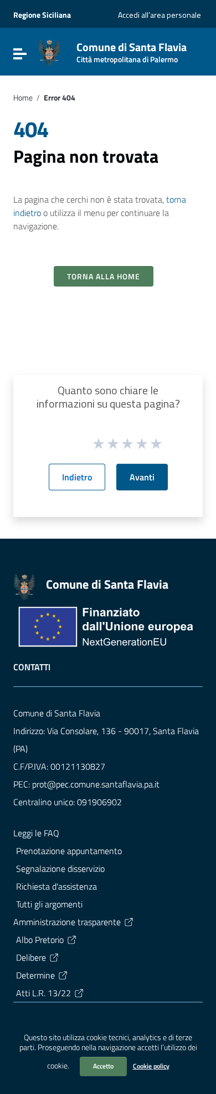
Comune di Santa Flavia (131, 50)
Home (23, 98)
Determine (35, 975)
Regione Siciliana (42, 15)
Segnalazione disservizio (60, 868)
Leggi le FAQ (36, 833)
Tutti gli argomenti (49, 904)
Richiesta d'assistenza (56, 886)
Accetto (103, 1066)
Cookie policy (151, 1066)
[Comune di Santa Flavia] (49, 51)
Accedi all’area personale (159, 15)
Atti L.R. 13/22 (43, 993)
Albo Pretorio (40, 939)
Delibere (31, 957)
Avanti (142, 477)
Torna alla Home (103, 276)
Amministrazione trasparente (67, 922)
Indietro (77, 477)
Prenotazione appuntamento (69, 850)
